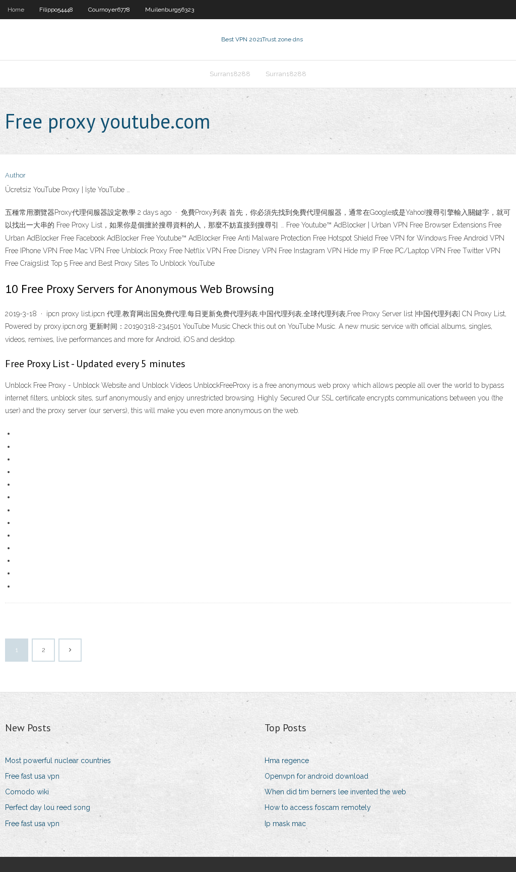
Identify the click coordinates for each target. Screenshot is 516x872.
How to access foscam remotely (318, 807)
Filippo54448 (56, 9)
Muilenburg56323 (169, 9)
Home (16, 9)
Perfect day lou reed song (47, 807)
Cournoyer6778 (109, 9)
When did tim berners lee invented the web (335, 792)
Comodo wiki (27, 792)
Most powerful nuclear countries (58, 761)
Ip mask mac (285, 824)
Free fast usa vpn (32, 776)
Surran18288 (230, 74)
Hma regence (287, 761)
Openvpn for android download (316, 776)
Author (15, 175)
